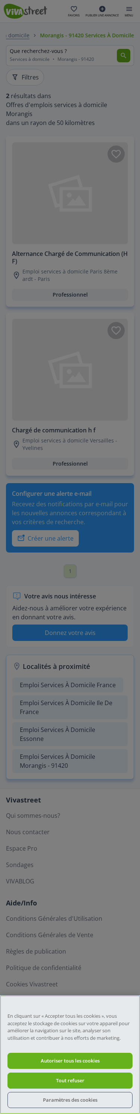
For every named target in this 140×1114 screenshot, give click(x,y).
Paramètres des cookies (70, 1099)
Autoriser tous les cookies (70, 1060)
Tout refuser (70, 1080)
